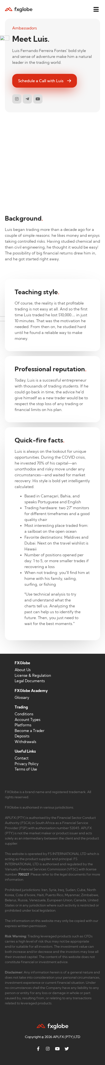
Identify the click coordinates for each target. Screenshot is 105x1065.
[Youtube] (57, 1048)
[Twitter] (67, 1048)
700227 (23, 874)
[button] (96, 9)
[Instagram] (48, 1048)
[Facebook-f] (38, 1048)
